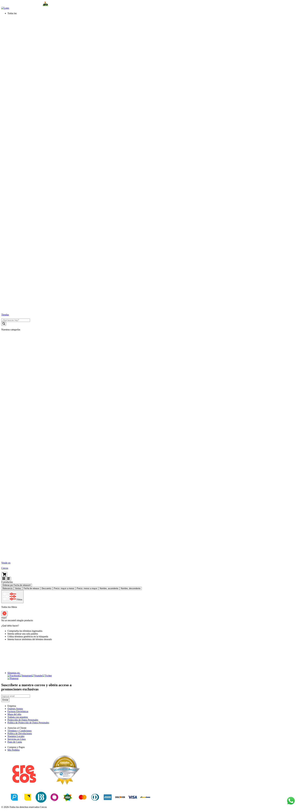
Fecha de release (31, 588)
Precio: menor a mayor (87, 588)
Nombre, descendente (130, 588)
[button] (152, 13)
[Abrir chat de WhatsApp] (291, 800)
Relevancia (7, 588)
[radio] (3, 579)
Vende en (5, 562)
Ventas (18, 588)
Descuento (46, 588)
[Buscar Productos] (3, 324)
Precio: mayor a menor (64, 588)
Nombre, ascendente (109, 588)
